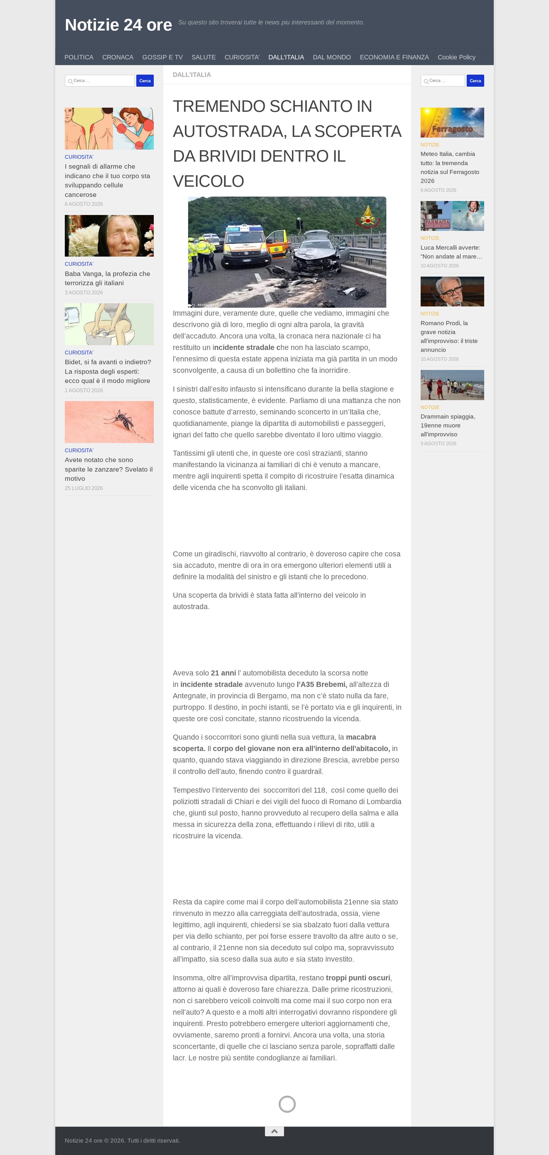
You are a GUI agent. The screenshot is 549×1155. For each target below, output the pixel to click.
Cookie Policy (457, 57)
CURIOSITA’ (242, 57)
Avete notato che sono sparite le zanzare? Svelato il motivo (109, 469)
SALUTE (204, 57)
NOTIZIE (430, 144)
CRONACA (117, 57)
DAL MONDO (332, 57)
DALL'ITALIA (192, 74)
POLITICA (78, 57)
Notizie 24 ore (118, 24)
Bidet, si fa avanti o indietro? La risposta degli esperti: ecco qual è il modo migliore (108, 371)
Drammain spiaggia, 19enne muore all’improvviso (448, 425)
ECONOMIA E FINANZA (394, 57)
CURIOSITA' (79, 157)
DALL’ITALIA (286, 57)
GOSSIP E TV (162, 57)
